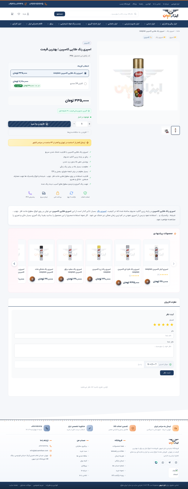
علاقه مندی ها (82, 456)
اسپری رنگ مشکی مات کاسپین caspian (44, 270)
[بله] (156, 462)
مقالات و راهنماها (117, 451)
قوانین (148, 4)
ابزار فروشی (175, 4)
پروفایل (84, 466)
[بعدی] (14, 263)
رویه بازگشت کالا (118, 475)
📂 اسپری (173, 37)
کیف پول (83, 461)
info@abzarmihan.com (39, 451)
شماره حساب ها (118, 466)
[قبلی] (173, 263)
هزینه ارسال (119, 456)
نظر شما (170, 342)
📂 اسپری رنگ (161, 37)
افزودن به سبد (37, 124)
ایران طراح (124, 485)
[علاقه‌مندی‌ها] (19, 14)
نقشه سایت (13, 485)
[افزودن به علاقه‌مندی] (146, 243)
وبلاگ (135, 4)
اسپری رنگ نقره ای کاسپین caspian (128, 270)
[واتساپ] (163, 462)
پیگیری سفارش (81, 446)
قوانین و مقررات (52, 485)
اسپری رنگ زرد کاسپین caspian (101, 270)
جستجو (60, 14)
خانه (178, 31)
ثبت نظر (166, 372)
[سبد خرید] (12, 14)
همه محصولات (118, 446)
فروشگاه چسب (124, 4)
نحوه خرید (120, 470)
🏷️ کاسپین (148, 37)
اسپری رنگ (170, 31)
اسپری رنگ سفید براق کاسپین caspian (73, 270)
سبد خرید (83, 451)
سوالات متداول (25, 485)
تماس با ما (157, 4)
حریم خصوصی (38, 485)
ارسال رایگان (119, 461)
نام (172, 331)
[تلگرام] (169, 462)
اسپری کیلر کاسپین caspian (156, 269)
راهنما (141, 4)
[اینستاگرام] (176, 462)
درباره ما (166, 4)
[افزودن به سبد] (147, 281)
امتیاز (171, 320)
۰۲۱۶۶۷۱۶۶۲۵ (36, 426)
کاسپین (86, 43)
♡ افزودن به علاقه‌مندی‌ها (78, 132)
